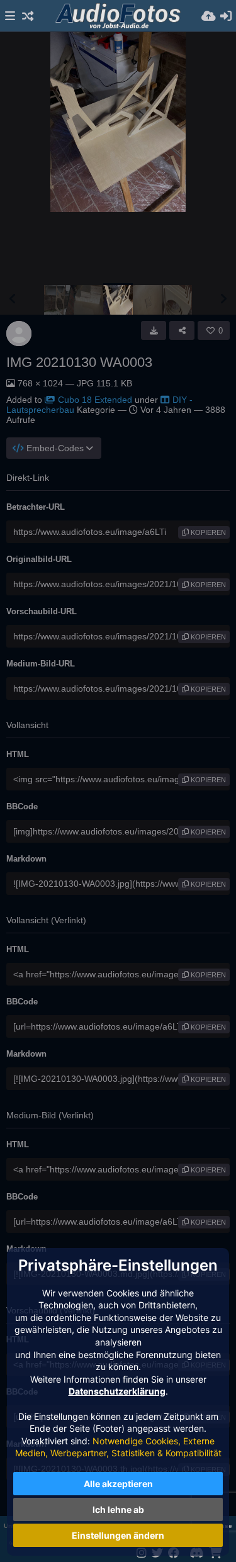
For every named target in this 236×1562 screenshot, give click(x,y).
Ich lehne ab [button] (118, 1509)
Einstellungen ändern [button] (118, 1535)
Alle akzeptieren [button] (118, 1483)
